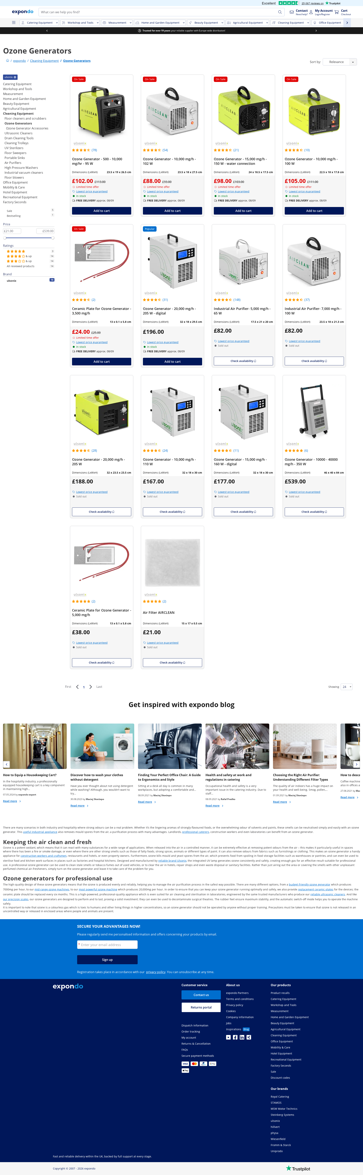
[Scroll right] (316, 30)
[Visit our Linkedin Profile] (242, 1038)
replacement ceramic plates (315, 889)
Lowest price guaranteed (92, 191)
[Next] (90, 686)
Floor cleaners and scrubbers (25, 118)
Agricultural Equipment (19, 109)
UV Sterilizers (14, 148)
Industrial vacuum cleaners (24, 172)
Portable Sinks (15, 158)
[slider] (4, 238)
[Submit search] (280, 12)
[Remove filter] (15, 77)
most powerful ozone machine (98, 889)
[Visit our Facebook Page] (235, 1038)
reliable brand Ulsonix (172, 860)
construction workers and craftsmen (44, 856)
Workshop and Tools (17, 89)
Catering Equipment (17, 84)
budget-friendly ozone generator (309, 884)
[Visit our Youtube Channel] (228, 1038)
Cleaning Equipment (18, 113)
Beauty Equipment (16, 104)
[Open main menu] (13, 22)
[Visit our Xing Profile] (249, 1038)
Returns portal (201, 1007)
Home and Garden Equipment (24, 99)
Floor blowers (14, 177)
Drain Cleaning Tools (19, 138)
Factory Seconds (14, 202)
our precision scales (15, 899)
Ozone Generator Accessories (27, 128)
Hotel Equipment (15, 192)
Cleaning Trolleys (17, 143)
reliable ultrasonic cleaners (327, 894)
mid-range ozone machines (52, 889)
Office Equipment (15, 182)
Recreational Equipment (20, 197)
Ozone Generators (18, 123)
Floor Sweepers (15, 153)
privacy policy (155, 972)
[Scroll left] (46, 30)
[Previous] (77, 686)
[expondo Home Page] (7, 61)
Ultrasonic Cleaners (19, 133)
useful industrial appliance (40, 832)
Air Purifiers (13, 163)
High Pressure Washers (21, 168)
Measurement (13, 94)
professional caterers (195, 832)
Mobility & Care (14, 187)
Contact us (201, 995)
